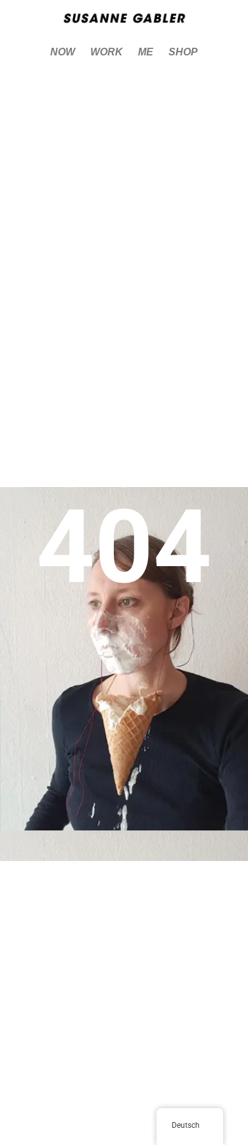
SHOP (183, 51)
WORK (106, 51)
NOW (62, 51)
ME (145, 51)
